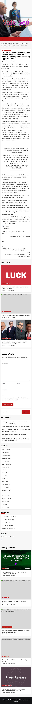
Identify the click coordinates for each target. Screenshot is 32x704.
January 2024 (5, 507)
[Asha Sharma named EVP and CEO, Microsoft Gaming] (16, 589)
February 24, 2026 (10, 663)
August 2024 (5, 501)
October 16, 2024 (11, 61)
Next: (17, 254)
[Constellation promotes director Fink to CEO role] (16, 304)
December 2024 (6, 490)
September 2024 (6, 498)
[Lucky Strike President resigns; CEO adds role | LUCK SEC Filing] (16, 275)
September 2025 (6, 464)
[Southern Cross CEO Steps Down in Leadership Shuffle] (16, 648)
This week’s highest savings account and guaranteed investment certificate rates (16, 430)
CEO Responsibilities (7, 50)
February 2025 (6, 484)
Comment (5, 363)
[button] (2, 38)
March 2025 (5, 481)
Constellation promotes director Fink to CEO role (16, 315)
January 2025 (5, 487)
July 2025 (4, 470)
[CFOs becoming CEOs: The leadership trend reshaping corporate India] (16, 330)
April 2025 (5, 478)
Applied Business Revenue (7, 536)
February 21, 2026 (10, 317)
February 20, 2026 (10, 345)
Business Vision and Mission (9, 516)
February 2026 (6, 449)
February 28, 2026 (10, 575)
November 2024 (6, 493)
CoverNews (23, 699)
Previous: (14, 248)
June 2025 (4, 472)
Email (18, 383)
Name (4, 383)
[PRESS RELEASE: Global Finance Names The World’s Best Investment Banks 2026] (16, 677)
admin (4, 61)
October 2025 (5, 461)
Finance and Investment (8, 528)
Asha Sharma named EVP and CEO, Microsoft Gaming (15, 426)
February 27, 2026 (10, 604)
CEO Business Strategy (8, 519)
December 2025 (6, 455)
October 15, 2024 (16, 168)
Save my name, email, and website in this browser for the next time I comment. (16, 398)
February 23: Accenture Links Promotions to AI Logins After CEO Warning (14, 422)
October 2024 (5, 496)
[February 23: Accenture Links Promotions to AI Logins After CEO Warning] (16, 560)
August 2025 (5, 467)
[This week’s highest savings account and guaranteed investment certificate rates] (16, 619)
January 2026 (5, 452)
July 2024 (4, 504)
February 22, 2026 (10, 290)
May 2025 (4, 475)
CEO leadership (6, 522)
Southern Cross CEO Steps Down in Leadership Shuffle (14, 435)
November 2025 (6, 458)
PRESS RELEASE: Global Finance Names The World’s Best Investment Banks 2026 (15, 439)
